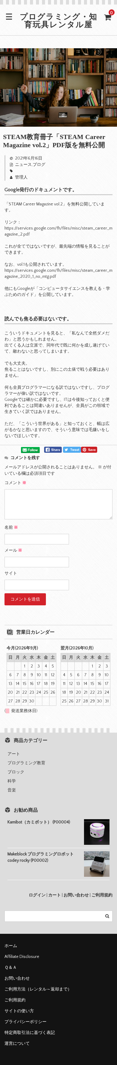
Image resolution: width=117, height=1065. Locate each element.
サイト (10, 573)
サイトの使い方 (19, 1011)
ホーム (10, 945)
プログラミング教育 (26, 763)
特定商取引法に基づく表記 (29, 1032)
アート (14, 754)
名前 (11, 527)
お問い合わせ (76, 895)
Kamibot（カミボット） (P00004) (39, 822)
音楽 (12, 790)
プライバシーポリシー (25, 1021)
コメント (15, 482)
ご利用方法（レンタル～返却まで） (38, 989)
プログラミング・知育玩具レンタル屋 (59, 21)
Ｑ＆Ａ (10, 967)
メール (13, 550)
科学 (12, 781)
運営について (17, 1043)
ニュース (23, 164)
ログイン (37, 895)
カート (54, 895)
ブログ (39, 164)
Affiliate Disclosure (21, 956)
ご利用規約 (102, 895)
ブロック (16, 772)
